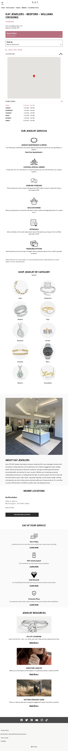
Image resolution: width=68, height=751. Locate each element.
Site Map (3, 741)
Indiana (18, 7)
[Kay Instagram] (41, 720)
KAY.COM (34, 746)
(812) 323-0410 (9, 507)
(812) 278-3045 (15, 50)
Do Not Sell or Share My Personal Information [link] (13, 734)
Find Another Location (22, 514)
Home (3, 7)
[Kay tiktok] (46, 720)
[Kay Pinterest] (31, 720)
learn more (34, 547)
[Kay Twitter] (26, 720)
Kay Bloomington (11, 497)
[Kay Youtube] (36, 720)
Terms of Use (4, 738)
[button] (34, 101)
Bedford (24, 7)
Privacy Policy (5, 730)
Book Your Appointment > (34, 152)
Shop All (34, 275)
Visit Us (13, 43)
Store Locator (10, 7)
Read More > (34, 643)
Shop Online (12, 35)
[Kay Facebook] (21, 720)
